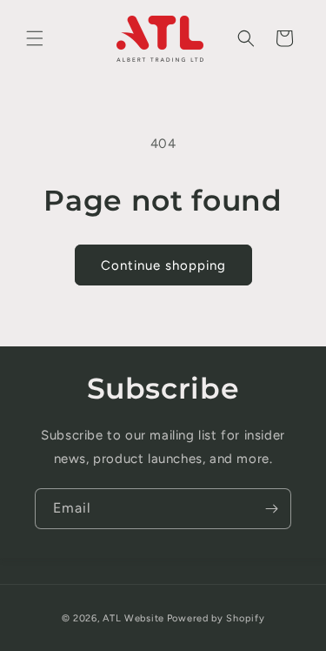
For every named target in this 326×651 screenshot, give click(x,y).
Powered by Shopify (216, 618)
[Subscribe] (271, 508)
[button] (35, 38)
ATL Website (133, 618)
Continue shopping (163, 265)
